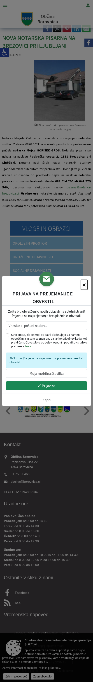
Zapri (46, 400)
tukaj (28, 346)
